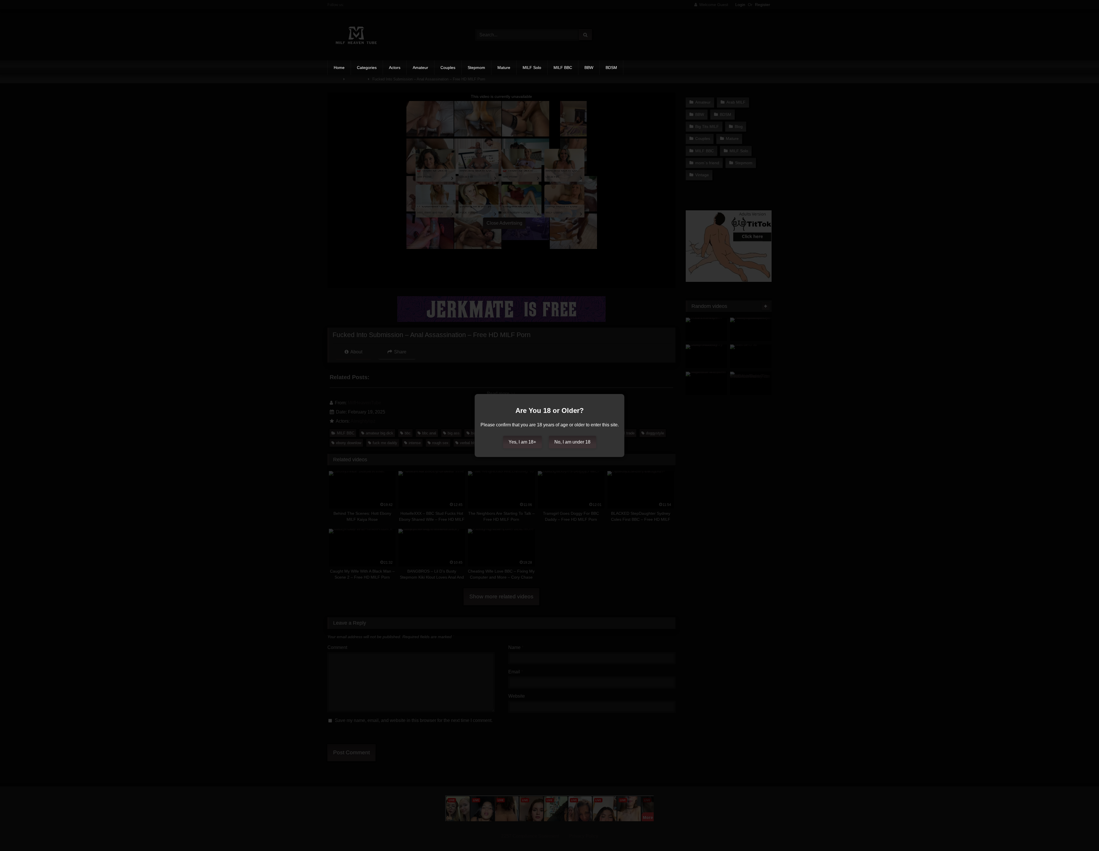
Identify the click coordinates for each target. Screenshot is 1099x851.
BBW (588, 67)
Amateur (420, 67)
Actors (394, 67)
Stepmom (476, 67)
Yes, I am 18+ (522, 442)
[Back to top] (1081, 834)
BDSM (611, 67)
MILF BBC (563, 67)
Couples (447, 67)
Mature (503, 67)
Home (339, 67)
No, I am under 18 (572, 442)
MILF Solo (532, 67)
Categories (367, 67)
